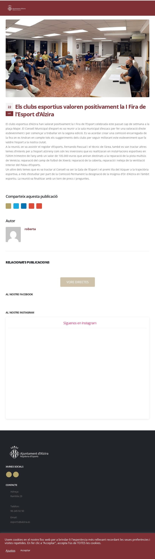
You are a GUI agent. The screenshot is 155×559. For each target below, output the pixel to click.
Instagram (16, 474)
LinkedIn (23, 206)
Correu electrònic (39, 206)
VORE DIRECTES (78, 282)
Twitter (16, 206)
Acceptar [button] (25, 550)
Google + (31, 206)
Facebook (8, 206)
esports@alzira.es (20, 522)
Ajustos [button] (10, 550)
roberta (30, 229)
